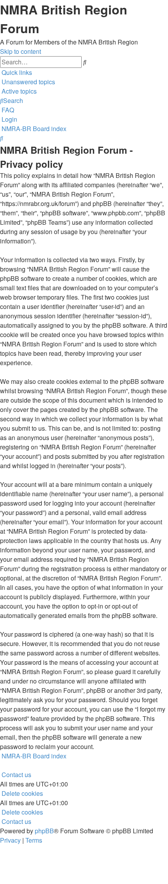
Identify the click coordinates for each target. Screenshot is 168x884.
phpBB (44, 830)
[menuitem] (27, 81)
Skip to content (20, 51)
